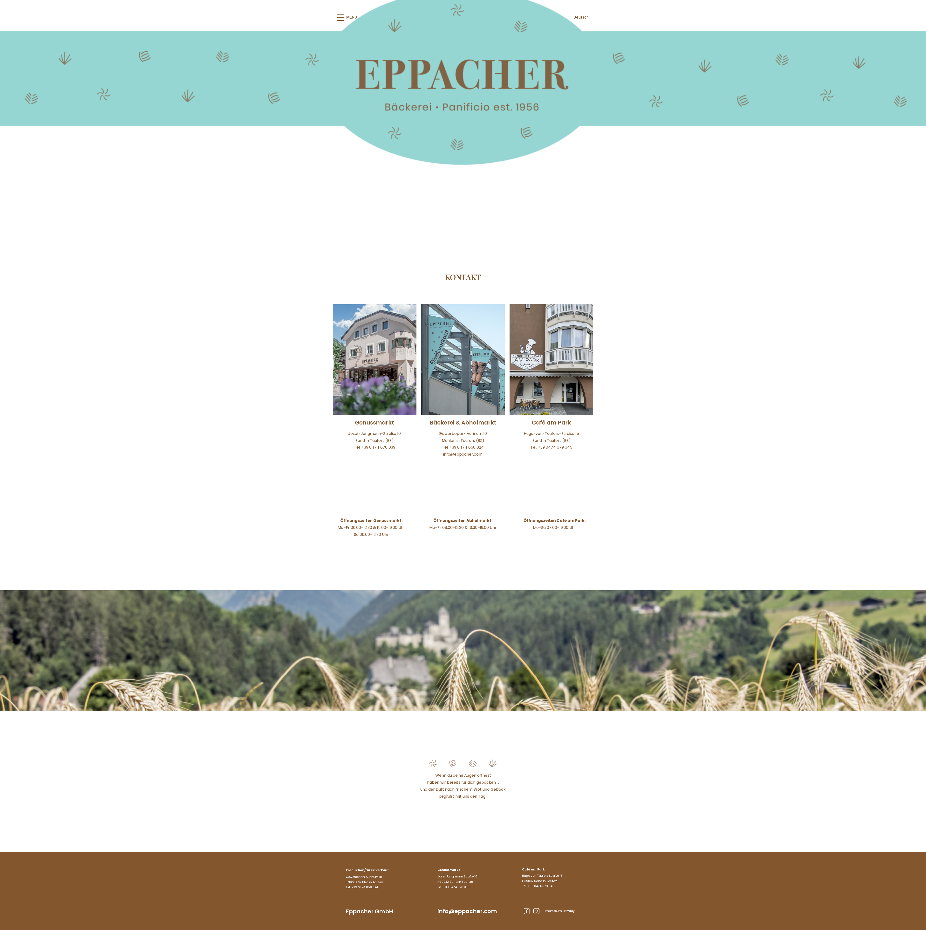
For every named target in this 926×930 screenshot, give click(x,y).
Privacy (569, 911)
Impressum (553, 911)
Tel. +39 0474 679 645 (538, 886)
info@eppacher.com (467, 911)
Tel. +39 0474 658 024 (362, 887)
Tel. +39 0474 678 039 (453, 887)
